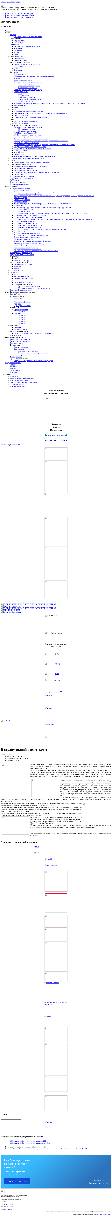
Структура (18, 298)
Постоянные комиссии (22, 300)
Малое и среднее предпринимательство (29, 82)
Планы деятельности (22, 347)
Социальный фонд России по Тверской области (32, 137)
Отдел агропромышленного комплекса (28, 233)
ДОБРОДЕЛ (99, 849)
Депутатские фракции (22, 302)
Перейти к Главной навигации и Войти (20, 15)
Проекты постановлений (19, 380)
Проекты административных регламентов (34, 288)
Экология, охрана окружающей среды (28, 90)
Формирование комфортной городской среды (27, 158)
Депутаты (17, 304)
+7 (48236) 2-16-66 (56, 440)
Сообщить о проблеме (17, 1181)
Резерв (16, 268)
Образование (19, 58)
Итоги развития (20, 74)
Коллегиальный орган (26, 101)
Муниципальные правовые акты (22, 378)
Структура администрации (20, 188)
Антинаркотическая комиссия (25, 168)
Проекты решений (21, 310)
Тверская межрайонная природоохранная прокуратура (34, 156)
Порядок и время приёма (23, 278)
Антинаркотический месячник (25, 170)
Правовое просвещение (27, 131)
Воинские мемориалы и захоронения (28, 37)
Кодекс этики (15, 370)
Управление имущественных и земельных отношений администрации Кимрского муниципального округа (54, 196)
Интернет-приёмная (21, 276)
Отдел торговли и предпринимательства (29, 227)
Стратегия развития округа (24, 80)
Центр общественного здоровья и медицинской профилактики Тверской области (44, 145)
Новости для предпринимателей (30, 84)
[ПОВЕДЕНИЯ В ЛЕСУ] (28, 604)
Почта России (19, 154)
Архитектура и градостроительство (27, 64)
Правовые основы (16, 343)
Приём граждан (15, 335)
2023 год (21, 312)
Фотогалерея (19, 43)
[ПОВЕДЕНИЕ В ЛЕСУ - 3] (10, 610)
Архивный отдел (20, 198)
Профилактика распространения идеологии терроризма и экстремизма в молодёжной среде (52, 213)
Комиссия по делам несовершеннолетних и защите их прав (36, 251)
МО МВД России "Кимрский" (25, 133)
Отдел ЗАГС (18, 206)
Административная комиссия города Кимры (30, 166)
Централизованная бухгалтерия (26, 247)
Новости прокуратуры (26, 129)
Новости (17, 259)
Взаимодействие (16, 357)
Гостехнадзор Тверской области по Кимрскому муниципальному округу (41, 141)
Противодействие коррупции (25, 264)
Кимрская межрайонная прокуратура (28, 127)
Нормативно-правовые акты (24, 178)
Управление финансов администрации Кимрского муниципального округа (42, 192)
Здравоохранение (20, 60)
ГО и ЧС (13, 160)
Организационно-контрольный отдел (28, 243)
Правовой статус (16, 294)
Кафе (16, 54)
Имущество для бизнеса (27, 98)
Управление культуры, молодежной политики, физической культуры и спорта (43, 207)
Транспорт (18, 48)
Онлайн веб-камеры (17, 182)
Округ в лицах (19, 41)
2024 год (21, 319)
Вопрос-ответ (23, 96)
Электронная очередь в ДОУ (24, 282)
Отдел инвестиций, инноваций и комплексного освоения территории (40, 229)
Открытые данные (16, 270)
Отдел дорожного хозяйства (24, 221)
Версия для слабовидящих (10, 2)
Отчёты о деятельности (22, 355)
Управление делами (21, 190)
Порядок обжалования (18, 386)
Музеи (16, 52)
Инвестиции (18, 107)
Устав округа (14, 376)
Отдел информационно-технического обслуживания (33, 245)
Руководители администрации (21, 253)
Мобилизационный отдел (23, 239)
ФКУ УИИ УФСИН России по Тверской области (32, 149)
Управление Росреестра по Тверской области (31, 139)
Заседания (18, 327)
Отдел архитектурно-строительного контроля (31, 235)
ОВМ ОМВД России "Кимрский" (26, 143)
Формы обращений (17, 384)
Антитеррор (18, 174)
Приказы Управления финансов (30, 194)
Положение (14, 369)
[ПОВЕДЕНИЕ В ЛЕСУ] (28, 608)
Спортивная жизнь (21, 123)
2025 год (21, 317)
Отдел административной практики (27, 249)
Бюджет (17, 78)
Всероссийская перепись (23, 261)
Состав (12, 365)
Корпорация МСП (21, 92)
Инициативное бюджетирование (22, 176)
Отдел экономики (20, 202)
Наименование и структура (20, 339)
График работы (15, 272)
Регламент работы (20, 329)
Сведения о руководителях (20, 341)
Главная (8, 31)
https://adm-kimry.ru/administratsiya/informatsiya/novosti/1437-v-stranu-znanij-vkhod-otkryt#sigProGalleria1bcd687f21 (46, 1149)
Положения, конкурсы (26, 209)
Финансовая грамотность (19, 184)
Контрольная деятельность (28, 351)
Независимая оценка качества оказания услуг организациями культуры (40, 113)
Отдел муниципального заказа (25, 223)
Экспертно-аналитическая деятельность (33, 353)
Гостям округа (15, 44)
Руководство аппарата (22, 306)
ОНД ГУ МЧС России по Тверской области (30, 147)
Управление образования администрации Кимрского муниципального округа (43, 204)
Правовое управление (22, 200)
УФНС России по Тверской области (27, 135)
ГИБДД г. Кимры (20, 151)
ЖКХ (16, 68)
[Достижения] (10, 445)
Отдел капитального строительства (27, 237)
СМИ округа (14, 180)
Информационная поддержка (29, 86)
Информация (14, 372)
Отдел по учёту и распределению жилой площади (32, 241)
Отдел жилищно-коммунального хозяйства (30, 215)
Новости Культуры (21, 115)
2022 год (21, 323)
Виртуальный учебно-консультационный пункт (32, 162)
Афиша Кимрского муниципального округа (30, 117)
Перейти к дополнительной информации (20, 17)
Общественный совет (13, 363)
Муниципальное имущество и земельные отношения (34, 76)
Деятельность (19, 349)
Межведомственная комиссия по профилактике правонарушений (38, 172)
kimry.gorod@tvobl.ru (6, 1209)
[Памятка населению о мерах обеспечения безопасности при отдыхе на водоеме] (12, 612)
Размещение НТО (20, 105)
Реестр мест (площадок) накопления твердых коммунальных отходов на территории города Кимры (55, 219)
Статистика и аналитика (27, 88)
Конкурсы (22, 66)
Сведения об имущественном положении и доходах (33, 333)
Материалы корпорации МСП (29, 99)
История (13, 35)
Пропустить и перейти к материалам (19, 13)
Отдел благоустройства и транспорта (28, 217)
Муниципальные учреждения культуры (28, 111)
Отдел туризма (19, 231)
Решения (17, 314)
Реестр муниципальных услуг (29, 286)
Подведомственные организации (22, 255)
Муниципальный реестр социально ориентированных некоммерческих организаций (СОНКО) (49, 103)
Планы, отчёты (24, 211)
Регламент (13, 367)
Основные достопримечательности (27, 46)
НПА (20, 94)
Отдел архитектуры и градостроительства (29, 225)
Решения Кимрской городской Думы (23, 382)
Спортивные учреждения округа (26, 121)
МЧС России (19, 153)
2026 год (21, 315)
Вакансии (17, 266)
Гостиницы (18, 50)
